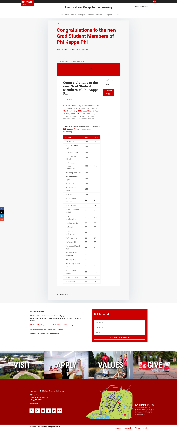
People (73, 15)
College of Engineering (139, 6)
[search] (154, 1)
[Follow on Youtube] (43, 410)
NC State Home (27, 1)
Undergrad (81, 15)
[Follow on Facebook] (48, 410)
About (61, 15)
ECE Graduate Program (71, 129)
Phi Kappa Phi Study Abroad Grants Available (44, 333)
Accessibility (128, 428)
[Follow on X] (37, 410)
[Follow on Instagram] (32, 410)
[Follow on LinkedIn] (54, 410)
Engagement (109, 15)
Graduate (91, 15)
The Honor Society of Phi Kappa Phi (76, 111)
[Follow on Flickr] (59, 410)
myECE (145, 428)
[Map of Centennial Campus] (120, 419)
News (67, 15)
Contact (118, 428)
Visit (117, 15)
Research (99, 15)
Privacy (137, 428)
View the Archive (108, 92)
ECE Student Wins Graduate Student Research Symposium (49, 316)
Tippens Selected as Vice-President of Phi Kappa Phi (47, 329)
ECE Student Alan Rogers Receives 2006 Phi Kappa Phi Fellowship (51, 325)
